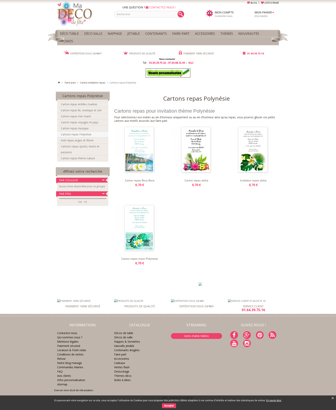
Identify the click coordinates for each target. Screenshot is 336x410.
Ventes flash (122, 367)
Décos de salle (123, 337)
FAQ (60, 371)
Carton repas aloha (196, 180)
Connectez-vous (223, 16)
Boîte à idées (122, 380)
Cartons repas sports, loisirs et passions (80, 149)
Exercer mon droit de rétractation (73, 390)
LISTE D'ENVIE (271, 2)
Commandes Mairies (70, 367)
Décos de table (123, 333)
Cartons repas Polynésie (76, 134)
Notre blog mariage (69, 363)
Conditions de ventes (70, 354)
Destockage (121, 371)
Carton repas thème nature (78, 158)
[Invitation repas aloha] (253, 150)
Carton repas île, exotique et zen (81, 110)
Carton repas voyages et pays (79, 122)
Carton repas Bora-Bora (139, 180)
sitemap (62, 384)
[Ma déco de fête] (82, 13)
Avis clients (64, 376)
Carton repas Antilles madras (79, 104)
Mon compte (224, 12)
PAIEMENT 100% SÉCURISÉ (198, 53)
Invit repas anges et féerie (77, 140)
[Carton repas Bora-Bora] (139, 150)
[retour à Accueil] (58, 82)
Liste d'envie (122, 171)
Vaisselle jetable (124, 346)
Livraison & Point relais (71, 350)
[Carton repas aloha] (196, 150)
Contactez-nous (67, 333)
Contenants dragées (127, 350)
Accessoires (121, 358)
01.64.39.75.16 (255, 53)
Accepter (169, 405)
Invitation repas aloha (253, 180)
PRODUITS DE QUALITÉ (142, 53)
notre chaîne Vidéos (196, 336)
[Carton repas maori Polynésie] (139, 228)
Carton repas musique (75, 128)
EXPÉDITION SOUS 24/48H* (86, 53)
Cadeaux (119, 363)
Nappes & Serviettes (127, 341)
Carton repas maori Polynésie (139, 258)
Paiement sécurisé (68, 346)
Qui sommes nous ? (69, 337)
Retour (61, 358)
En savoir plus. (274, 400)
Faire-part (120, 354)
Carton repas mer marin (76, 116)
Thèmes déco (122, 376)
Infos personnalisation (71, 380)
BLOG (253, 2)
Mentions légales (68, 341)
